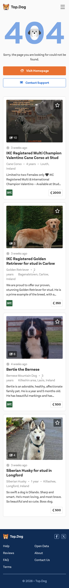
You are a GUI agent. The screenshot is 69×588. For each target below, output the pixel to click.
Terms (7, 567)
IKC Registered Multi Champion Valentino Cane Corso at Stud (34, 155)
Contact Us (42, 560)
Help (6, 546)
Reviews (8, 553)
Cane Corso (14, 164)
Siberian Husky (16, 481)
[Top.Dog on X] (63, 536)
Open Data (41, 546)
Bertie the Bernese (22, 369)
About (38, 553)
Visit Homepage (37, 71)
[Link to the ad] (34, 121)
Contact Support (37, 83)
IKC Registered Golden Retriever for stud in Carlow (30, 261)
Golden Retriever (17, 270)
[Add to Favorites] (57, 105)
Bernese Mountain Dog (21, 375)
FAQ (6, 560)
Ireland (11, 168)
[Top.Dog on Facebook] (56, 536)
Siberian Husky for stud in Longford (29, 473)
